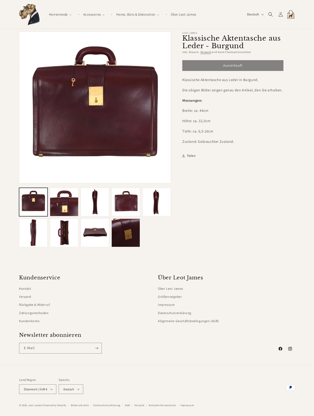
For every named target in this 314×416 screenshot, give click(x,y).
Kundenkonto (29, 321)
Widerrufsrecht (80, 405)
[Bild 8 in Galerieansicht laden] (95, 233)
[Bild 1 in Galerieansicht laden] (33, 202)
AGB (127, 405)
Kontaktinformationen (162, 405)
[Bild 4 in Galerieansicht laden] (125, 202)
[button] (62, 14)
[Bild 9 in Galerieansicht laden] (125, 233)
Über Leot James (170, 289)
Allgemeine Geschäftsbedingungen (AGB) (188, 321)
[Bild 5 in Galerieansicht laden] (156, 202)
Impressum (166, 305)
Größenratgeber (170, 297)
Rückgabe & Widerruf (34, 305)
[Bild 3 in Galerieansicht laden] (95, 202)
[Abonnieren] (96, 348)
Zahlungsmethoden (34, 313)
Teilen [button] (191, 156)
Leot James (35, 405)
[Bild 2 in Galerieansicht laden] (64, 202)
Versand (205, 52)
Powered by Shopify (54, 405)
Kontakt (25, 289)
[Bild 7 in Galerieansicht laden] (64, 233)
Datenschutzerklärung (174, 313)
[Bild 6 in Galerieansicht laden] (33, 233)
